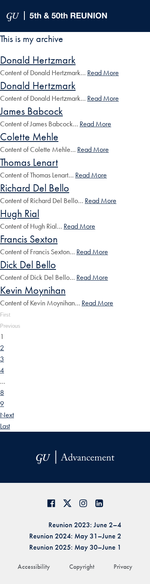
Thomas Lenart (29, 162)
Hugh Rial (19, 213)
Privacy (123, 566)
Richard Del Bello (34, 188)
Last (5, 426)
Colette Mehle (29, 137)
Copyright (81, 566)
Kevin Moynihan (33, 290)
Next (7, 414)
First (5, 315)
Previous (10, 326)
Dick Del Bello (28, 264)
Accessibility (34, 566)
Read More (103, 72)
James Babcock (31, 111)
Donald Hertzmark (38, 60)
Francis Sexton (29, 239)
